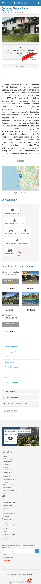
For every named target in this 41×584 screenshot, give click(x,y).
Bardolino (6, 500)
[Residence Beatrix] (10, 273)
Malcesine (6, 516)
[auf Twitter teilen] (12, 412)
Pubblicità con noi (8, 557)
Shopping (9, 372)
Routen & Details (21, 193)
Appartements (7, 464)
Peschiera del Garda (9, 513)
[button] (20, 176)
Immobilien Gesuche (9, 526)
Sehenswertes (7, 487)
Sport (4, 493)
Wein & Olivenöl (11, 383)
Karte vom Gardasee (9, 534)
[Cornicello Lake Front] (10, 316)
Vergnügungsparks (8, 479)
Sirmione (5, 508)
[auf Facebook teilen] (8, 412)
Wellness (5, 482)
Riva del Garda (7, 505)
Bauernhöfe (9, 362)
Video (4, 531)
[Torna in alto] (35, 578)
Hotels (7, 341)
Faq (4, 554)
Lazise (5, 511)
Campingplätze (11, 352)
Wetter (5, 523)
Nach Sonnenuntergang (10, 490)
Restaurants (9, 378)
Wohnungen (10, 357)
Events (5, 528)
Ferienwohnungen (12, 346)
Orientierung (6, 537)
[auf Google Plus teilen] (15, 412)
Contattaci (6, 560)
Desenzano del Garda (9, 502)
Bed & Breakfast (11, 367)
